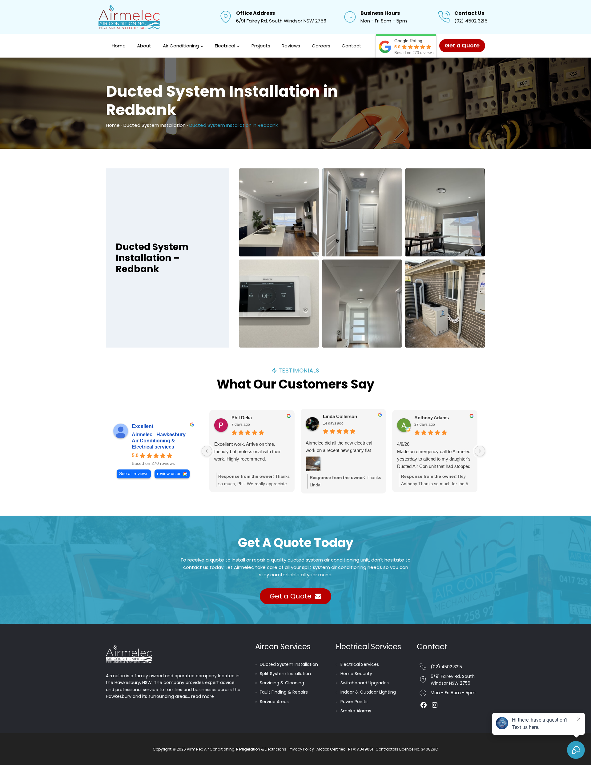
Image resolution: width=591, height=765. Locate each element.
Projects (260, 45)
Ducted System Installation (154, 125)
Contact (351, 45)
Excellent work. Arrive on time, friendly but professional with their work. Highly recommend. (247, 451)
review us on (169, 473)
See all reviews (133, 473)
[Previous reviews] (207, 451)
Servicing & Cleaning (282, 683)
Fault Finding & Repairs (284, 692)
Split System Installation (285, 673)
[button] (279, 212)
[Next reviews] (480, 451)
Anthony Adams (431, 417)
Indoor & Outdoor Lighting (368, 692)
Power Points (354, 702)
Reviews (291, 45)
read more (202, 696)
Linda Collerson (340, 416)
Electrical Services (359, 664)
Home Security (356, 673)
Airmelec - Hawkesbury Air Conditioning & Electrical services (159, 440)
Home (119, 45)
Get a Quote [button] (462, 45)
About (144, 45)
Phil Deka (241, 417)
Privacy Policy (301, 749)
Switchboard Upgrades (364, 683)
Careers (321, 45)
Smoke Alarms (355, 711)
